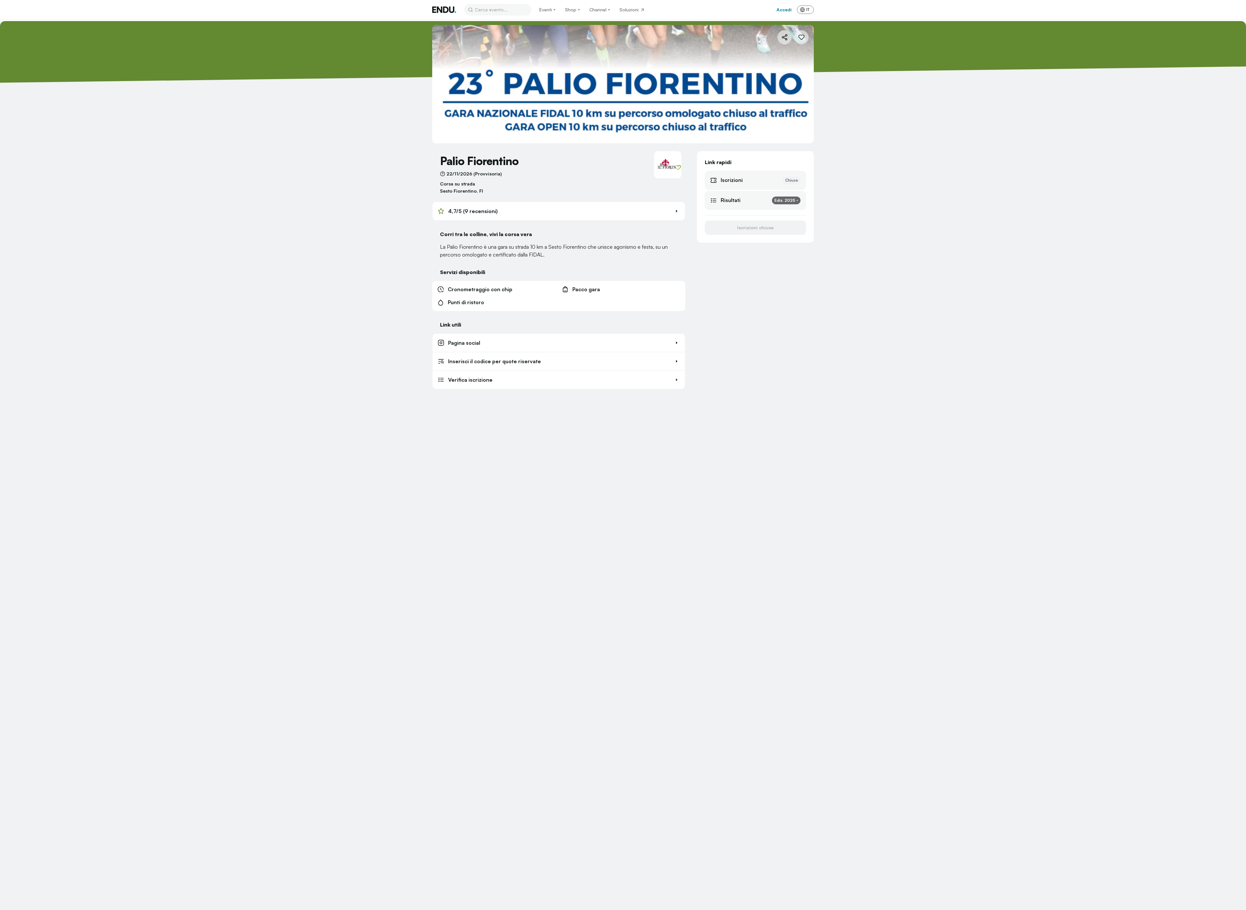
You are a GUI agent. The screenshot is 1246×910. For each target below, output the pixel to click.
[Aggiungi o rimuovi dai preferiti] (801, 37)
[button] (559, 211)
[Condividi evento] (784, 37)
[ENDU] (444, 10)
